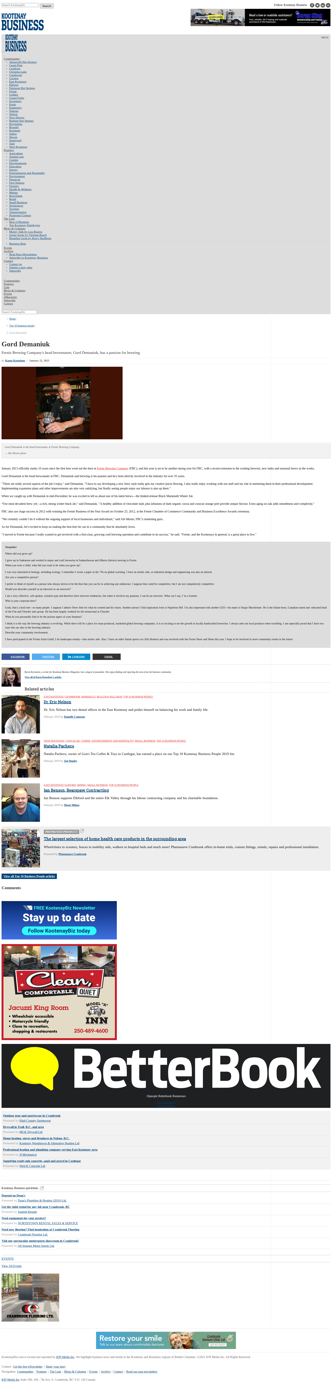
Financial (14, 179)
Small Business (18, 202)
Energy (13, 169)
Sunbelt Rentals (27, 1211)
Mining (13, 192)
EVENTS (8, 1258)
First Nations (16, 182)
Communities (12, 58)
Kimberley (15, 107)
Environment (17, 176)
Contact (8, 260)
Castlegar (14, 68)
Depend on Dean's (13, 1195)
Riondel (14, 127)
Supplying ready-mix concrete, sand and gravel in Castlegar (42, 1161)
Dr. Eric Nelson (57, 701)
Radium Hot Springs (21, 120)
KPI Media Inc (65, 1357)
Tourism (14, 208)
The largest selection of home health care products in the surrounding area (115, 838)
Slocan (13, 137)
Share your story (56, 1366)
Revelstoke (15, 124)
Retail (12, 199)
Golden (13, 94)
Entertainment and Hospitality (27, 173)
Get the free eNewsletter (27, 1366)
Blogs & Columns (14, 228)
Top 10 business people (21, 325)
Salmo (13, 133)
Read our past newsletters (141, 1371)
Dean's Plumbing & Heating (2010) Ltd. (42, 1200)
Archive (8, 251)
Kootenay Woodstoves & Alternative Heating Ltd (49, 1143)
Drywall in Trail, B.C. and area (23, 1127)
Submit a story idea (20, 267)
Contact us (15, 264)
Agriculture (16, 153)
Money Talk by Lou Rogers (25, 231)
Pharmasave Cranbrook (72, 854)
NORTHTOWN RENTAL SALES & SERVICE (48, 1223)
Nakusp (13, 111)
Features (9, 150)
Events (93, 1371)
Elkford (13, 84)
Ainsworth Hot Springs (23, 62)
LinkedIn (78, 656)
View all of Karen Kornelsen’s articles (43, 677)
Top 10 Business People (138, 696)
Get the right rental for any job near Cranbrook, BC (36, 1206)
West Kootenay (18, 146)
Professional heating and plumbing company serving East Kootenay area (50, 1149)
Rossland (14, 130)
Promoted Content (20, 215)
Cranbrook (15, 75)
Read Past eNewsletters (23, 254)
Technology (16, 205)
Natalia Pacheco (59, 746)
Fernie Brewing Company (113, 468)
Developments (18, 163)
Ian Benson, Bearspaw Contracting (76, 790)
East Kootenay (18, 81)
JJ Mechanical (28, 1154)
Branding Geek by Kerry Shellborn (30, 238)
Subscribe (15, 270)
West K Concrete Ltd (32, 1166)
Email (109, 656)
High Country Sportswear (35, 1120)
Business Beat (17, 243)
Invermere (15, 101)
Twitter (48, 656)
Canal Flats (15, 65)
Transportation (18, 212)
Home (12, 318)
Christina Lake (18, 71)
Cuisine (13, 159)
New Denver (16, 117)
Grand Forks (16, 97)
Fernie (13, 91)
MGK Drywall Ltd (30, 1132)
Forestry (14, 186)
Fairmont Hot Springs (22, 88)
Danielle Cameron (74, 716)
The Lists (9, 218)
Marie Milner (72, 805)
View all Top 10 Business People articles (29, 876)
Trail (12, 143)
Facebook (18, 656)
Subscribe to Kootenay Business (28, 257)
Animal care (16, 156)
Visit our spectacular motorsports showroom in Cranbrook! (40, 1240)
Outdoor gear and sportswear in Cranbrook (32, 1115)
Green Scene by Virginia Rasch (28, 235)
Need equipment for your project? (24, 1218)
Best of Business (19, 221)
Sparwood (15, 140)
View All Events (12, 1266)
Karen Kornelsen (15, 360)
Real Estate (15, 195)
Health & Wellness (20, 189)
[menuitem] (169, 62)
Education (15, 166)
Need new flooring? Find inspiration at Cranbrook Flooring (40, 1229)
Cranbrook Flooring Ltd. (33, 1234)
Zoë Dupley (70, 761)
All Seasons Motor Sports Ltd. (36, 1245)
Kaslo (12, 104)
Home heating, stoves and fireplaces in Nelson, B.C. (36, 1138)
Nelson (13, 114)
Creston (13, 78)
